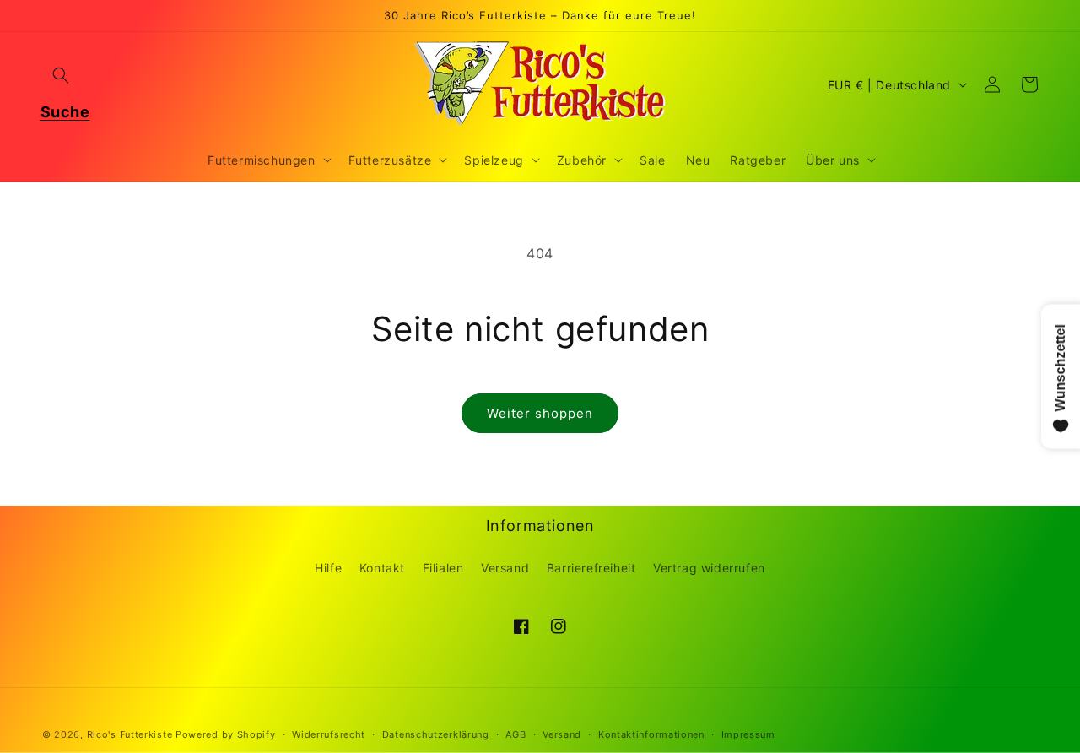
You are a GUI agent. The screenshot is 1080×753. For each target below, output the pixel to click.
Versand (505, 568)
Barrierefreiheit (591, 568)
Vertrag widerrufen (709, 568)
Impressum (748, 734)
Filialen (443, 568)
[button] (60, 75)
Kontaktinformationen (651, 734)
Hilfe (328, 568)
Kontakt (382, 568)
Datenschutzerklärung (435, 734)
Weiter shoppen (540, 413)
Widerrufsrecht (328, 734)
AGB (515, 734)
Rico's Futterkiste (130, 734)
